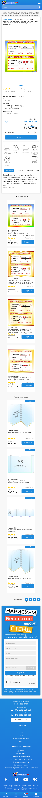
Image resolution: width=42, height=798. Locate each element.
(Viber (17, 712)
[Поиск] (39, 7)
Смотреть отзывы (26, 89)
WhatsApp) (23, 712)
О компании (21, 726)
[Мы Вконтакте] (34, 779)
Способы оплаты (21, 754)
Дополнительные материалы (21, 759)
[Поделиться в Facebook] (30, 599)
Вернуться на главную (33, 602)
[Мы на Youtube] (25, 779)
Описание (9, 170)
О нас (21, 733)
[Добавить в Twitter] (34, 599)
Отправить (21, 673)
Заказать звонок (9, 91)
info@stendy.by (9, 677)
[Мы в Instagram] (7, 779)
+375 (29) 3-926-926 (22, 715)
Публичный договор (21, 738)
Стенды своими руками (21, 756)
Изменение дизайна (21, 762)
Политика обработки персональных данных (21, 768)
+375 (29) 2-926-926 (22, 710)
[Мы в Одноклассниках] (16, 779)
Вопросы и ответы (21, 765)
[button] (21, 85)
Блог (21, 741)
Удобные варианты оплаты (7, 164)
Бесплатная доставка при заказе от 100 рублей (35, 152)
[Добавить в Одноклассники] (38, 599)
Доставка (21, 751)
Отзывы (20, 170)
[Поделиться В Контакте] (26, 599)
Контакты (21, 730)
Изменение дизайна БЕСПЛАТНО (7, 152)
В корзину (28, 242)
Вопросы (30, 170)
